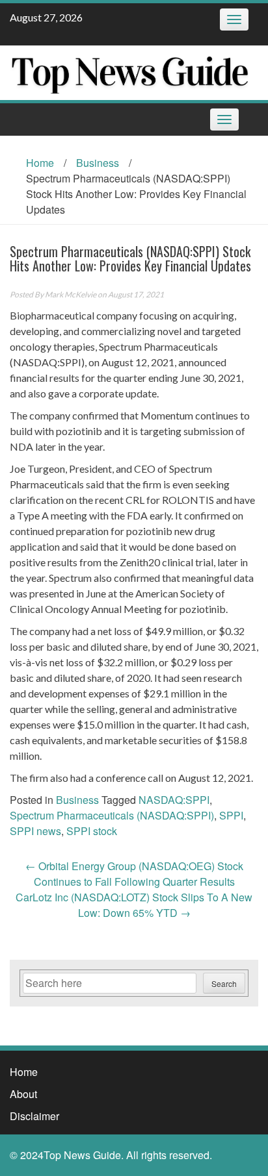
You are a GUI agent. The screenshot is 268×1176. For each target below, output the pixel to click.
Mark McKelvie (70, 294)
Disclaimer (34, 1115)
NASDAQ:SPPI (174, 799)
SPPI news (35, 830)
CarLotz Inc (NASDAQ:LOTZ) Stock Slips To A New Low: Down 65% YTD (134, 905)
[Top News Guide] (129, 71)
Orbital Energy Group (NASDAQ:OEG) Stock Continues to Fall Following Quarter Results (134, 873)
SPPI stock (91, 830)
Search (224, 983)
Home (40, 162)
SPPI (231, 815)
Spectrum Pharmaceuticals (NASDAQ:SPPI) (112, 815)
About (23, 1093)
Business (97, 162)
